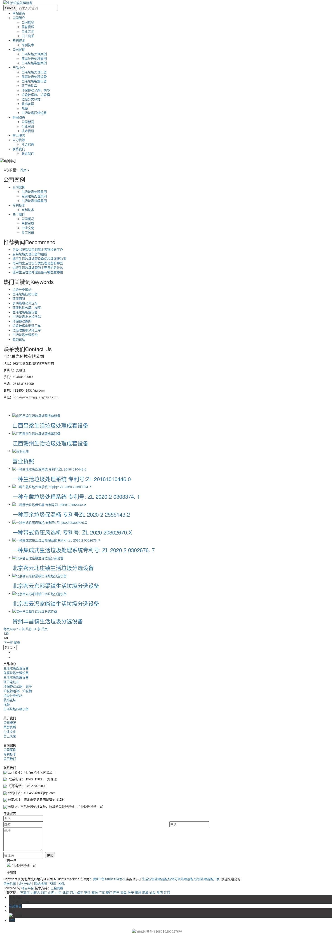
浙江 (44, 892)
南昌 (123, 892)
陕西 (160, 892)
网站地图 (40, 883)
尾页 (17, 642)
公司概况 (27, 22)
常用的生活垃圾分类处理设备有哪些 (37, 263)
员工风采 (27, 35)
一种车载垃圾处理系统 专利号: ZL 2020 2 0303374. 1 (76, 496)
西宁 (116, 892)
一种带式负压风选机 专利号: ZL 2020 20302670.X (72, 532)
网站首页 (18, 13)
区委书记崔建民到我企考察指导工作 (37, 249)
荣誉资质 (27, 26)
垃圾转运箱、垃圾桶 (35, 94)
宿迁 (87, 892)
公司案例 (18, 49)
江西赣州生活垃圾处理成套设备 (50, 443)
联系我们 (18, 149)
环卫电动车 (29, 85)
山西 (51, 892)
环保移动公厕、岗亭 (35, 90)
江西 (167, 892)
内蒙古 (35, 892)
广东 (102, 892)
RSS (52, 883)
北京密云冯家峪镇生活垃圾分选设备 (55, 603)
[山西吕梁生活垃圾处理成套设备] (36, 415)
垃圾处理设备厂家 (207, 879)
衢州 (138, 892)
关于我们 (18, 214)
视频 (24, 108)
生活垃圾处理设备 (34, 72)
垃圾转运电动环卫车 (26, 325)
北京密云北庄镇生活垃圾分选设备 (53, 568)
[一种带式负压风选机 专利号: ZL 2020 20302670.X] (49, 522)
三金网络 (57, 888)
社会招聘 (27, 144)
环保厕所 (18, 298)
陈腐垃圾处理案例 (34, 58)
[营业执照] (20, 450)
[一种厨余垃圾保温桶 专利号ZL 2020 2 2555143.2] (49, 504)
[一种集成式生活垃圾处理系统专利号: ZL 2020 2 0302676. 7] (56, 539)
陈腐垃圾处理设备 (34, 76)
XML (61, 883)
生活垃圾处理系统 (25, 334)
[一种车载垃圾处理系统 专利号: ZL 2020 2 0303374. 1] (52, 486)
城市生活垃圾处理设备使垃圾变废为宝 (39, 258)
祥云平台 (27, 888)
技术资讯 (27, 130)
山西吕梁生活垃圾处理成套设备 (50, 425)
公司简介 (18, 17)
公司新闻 (27, 121)
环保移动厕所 (21, 321)
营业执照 (23, 461)
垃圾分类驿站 (30, 99)
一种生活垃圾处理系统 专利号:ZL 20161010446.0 (71, 479)
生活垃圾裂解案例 (34, 63)
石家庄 (25, 892)
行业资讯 (27, 126)
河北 (73, 892)
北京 (66, 892)
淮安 (131, 892)
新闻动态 (18, 117)
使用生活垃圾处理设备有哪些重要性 (37, 272)
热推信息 (9, 883)
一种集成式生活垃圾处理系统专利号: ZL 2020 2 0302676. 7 (83, 550)
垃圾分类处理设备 (180, 879)
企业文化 (27, 31)
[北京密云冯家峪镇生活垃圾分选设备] (39, 593)
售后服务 (18, 135)
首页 (23, 170)
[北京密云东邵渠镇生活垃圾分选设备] (39, 575)
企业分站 (25, 883)
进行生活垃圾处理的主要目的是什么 (37, 267)
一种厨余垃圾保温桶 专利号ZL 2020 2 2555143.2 (71, 514)
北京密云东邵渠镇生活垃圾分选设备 (55, 585)
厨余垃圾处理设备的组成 (29, 254)
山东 (58, 892)
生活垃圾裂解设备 (34, 81)
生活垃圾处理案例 (34, 54)
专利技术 (18, 40)
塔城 (145, 892)
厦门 (109, 892)
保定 (80, 892)
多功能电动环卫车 (25, 303)
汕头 (152, 892)
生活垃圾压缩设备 (34, 112)
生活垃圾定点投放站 (26, 316)
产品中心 (18, 67)
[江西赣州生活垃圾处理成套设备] (36, 433)
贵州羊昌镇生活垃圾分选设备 (47, 621)
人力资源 (18, 139)
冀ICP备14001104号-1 (109, 879)
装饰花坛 (27, 103)
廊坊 (94, 892)
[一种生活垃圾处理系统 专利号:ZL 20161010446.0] (49, 468)
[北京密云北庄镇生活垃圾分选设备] (37, 557)
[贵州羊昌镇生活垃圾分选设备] (34, 611)
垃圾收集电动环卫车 (26, 330)
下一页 (8, 642)
